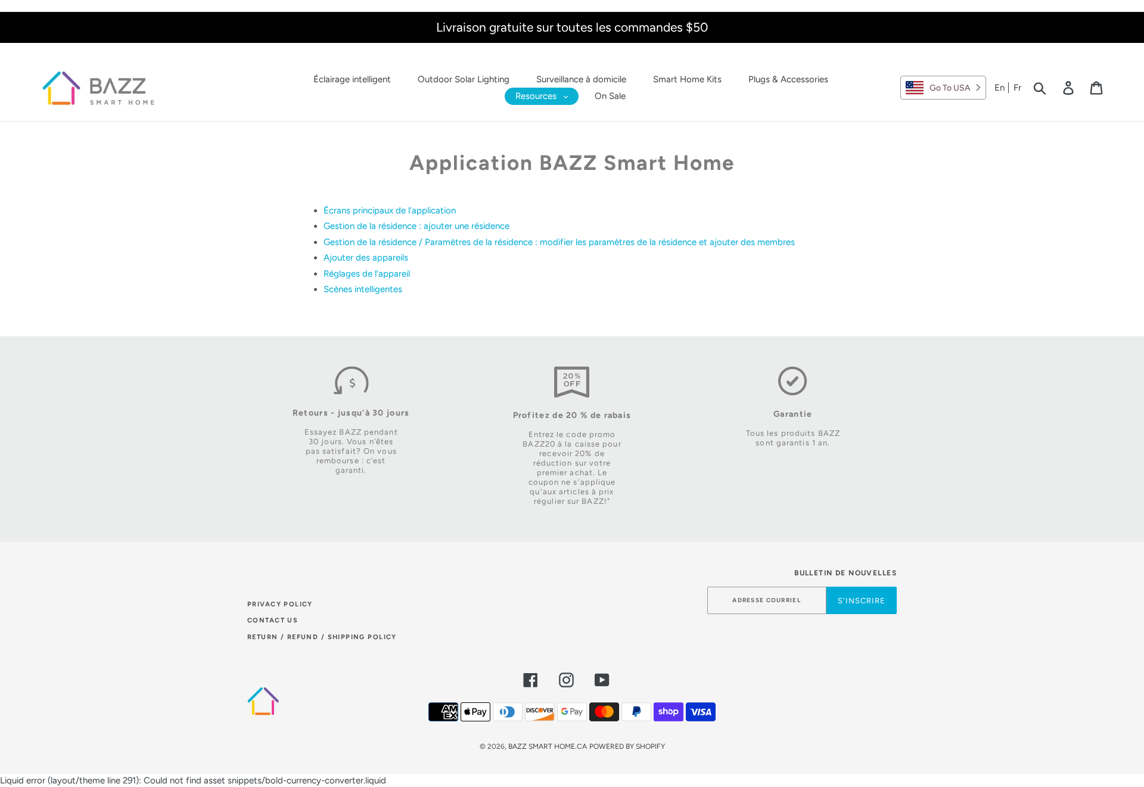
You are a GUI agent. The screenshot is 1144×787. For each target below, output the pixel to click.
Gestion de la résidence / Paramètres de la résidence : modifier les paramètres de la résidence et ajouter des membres (559, 242)
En (999, 87)
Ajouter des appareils (366, 257)
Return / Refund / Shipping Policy (322, 637)
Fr (1017, 87)
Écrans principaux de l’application (390, 210)
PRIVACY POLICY (280, 604)
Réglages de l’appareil (367, 273)
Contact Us (272, 620)
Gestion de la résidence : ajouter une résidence (416, 226)
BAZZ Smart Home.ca (547, 746)
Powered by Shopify (627, 746)
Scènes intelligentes (363, 289)
